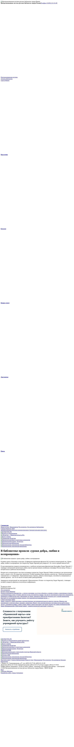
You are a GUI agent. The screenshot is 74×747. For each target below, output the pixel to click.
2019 (22, 530)
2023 (10, 530)
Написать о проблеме (12, 629)
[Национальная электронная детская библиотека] (16, 545)
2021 (16, 530)
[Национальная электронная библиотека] (14, 546)
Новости (3, 527)
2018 (13, 528)
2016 (31, 530)
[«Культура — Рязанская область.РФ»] (13, 535)
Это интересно (31, 527)
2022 (13, 530)
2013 (39, 530)
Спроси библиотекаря (18, 660)
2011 (45, 530)
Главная (3, 528)
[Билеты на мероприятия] (9, 533)
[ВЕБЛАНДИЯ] (6, 650)
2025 (5, 530)
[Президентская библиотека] (10, 543)
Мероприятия (14, 527)
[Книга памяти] (6, 536)
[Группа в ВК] (5, 655)
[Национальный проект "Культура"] (12, 541)
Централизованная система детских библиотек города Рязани (9, 78)
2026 (2, 530)
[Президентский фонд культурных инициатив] (15, 540)
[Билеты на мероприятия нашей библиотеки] (15, 640)
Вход (2, 669)
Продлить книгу (6, 660)
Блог (7, 527)
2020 (19, 530)
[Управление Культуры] (8, 538)
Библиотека (40, 527)
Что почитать (22, 527)
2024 (7, 530)
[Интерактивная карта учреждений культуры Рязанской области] (21, 652)
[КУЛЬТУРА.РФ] (6, 532)
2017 (28, 530)
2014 (36, 530)
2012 (42, 530)
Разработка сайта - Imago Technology (12, 673)
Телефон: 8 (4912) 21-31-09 (49, 3)
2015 (33, 530)
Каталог (63, 660)
